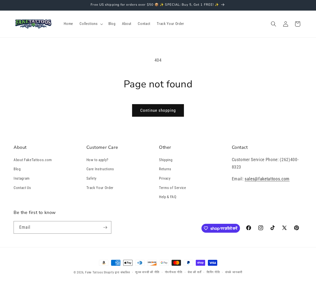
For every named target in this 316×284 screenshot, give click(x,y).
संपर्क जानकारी (233, 272)
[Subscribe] (105, 227)
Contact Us (22, 188)
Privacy (165, 178)
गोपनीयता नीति (173, 272)
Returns (165, 169)
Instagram (22, 178)
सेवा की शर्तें (194, 272)
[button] (90, 24)
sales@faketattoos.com (267, 178)
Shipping (165, 160)
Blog (17, 169)
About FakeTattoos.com (33, 160)
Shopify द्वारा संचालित (117, 272)
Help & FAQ (168, 197)
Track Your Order (100, 188)
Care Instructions (100, 169)
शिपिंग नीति (213, 272)
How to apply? (97, 160)
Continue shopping (158, 110)
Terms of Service (172, 188)
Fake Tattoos (94, 272)
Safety (91, 178)
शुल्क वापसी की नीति (147, 272)
